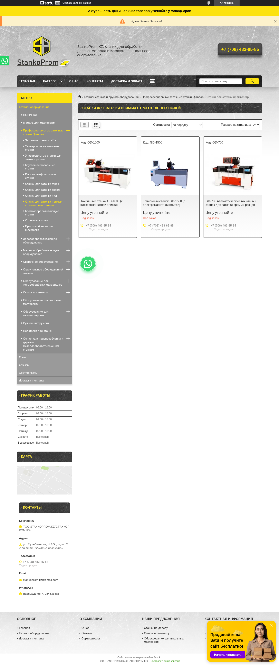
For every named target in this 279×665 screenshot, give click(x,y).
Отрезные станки (36, 220)
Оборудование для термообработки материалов (42, 282)
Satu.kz (157, 657)
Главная (28, 81)
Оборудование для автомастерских (36, 313)
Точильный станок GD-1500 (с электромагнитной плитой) (164, 202)
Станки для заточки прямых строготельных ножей (43, 203)
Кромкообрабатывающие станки (42, 212)
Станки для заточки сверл (42, 189)
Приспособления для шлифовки (39, 228)
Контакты (95, 81)
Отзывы (24, 365)
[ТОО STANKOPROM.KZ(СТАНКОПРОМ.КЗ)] (43, 50)
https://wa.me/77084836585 (41, 593)
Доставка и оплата (127, 81)
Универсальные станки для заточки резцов (43, 157)
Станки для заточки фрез (42, 183)
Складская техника (35, 292)
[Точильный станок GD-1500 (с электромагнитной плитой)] (170, 172)
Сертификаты (28, 372)
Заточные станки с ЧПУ (40, 140)
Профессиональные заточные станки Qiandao (173, 97)
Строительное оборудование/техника (43, 271)
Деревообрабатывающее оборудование (40, 240)
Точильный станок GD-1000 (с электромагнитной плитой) (101, 202)
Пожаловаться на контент (165, 661)
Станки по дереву (156, 627)
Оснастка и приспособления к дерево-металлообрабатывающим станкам (43, 344)
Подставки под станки (37, 330)
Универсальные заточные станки (42, 148)
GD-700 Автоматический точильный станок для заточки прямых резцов (230, 202)
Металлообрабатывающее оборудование (41, 252)
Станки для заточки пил (41, 195)
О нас (73, 81)
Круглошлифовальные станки (40, 166)
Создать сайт (70, 2)
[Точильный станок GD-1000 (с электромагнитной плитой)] (107, 172)
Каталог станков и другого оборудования (111, 97)
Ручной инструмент (36, 323)
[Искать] (252, 81)
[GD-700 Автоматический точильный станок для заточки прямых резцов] (232, 172)
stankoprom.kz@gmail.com (40, 579)
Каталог (49, 81)
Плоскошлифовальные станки (40, 176)
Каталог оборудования (34, 107)
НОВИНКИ (30, 115)
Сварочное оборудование (40, 261)
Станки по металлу (157, 633)
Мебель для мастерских (39, 122)
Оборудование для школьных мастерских (43, 301)
